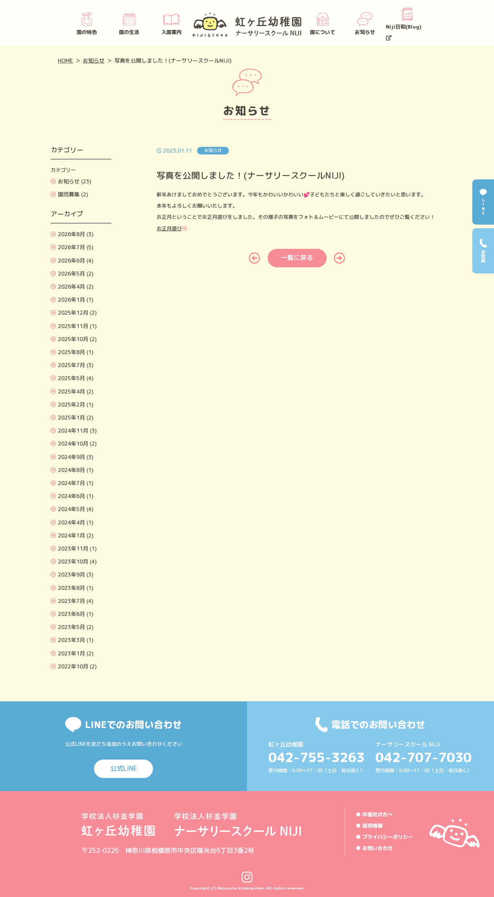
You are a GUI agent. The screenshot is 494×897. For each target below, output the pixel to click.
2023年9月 (71, 574)
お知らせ (365, 32)
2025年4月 (71, 391)
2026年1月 (71, 299)
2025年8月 (71, 352)
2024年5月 (71, 509)
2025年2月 (71, 404)
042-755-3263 (316, 757)
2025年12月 (73, 312)
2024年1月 (71, 535)
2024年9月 (71, 457)
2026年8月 (71, 234)
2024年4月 (71, 522)
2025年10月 (73, 339)
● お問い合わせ (374, 848)
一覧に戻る (297, 257)
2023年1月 (71, 653)
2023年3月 (71, 640)
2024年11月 (73, 430)
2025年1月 (71, 417)
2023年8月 (71, 588)
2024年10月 (73, 443)
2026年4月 (71, 286)
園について (322, 32)
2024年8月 (71, 470)
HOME (65, 60)
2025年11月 (73, 326)
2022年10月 (73, 666)
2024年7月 (71, 483)
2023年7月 (71, 601)
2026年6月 (71, 260)
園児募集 (69, 194)
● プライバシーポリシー (384, 836)
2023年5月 (71, 627)
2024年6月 (71, 496)
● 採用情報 (369, 825)
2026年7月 (71, 247)
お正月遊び (169, 228)
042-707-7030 (423, 757)
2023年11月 (73, 548)
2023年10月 (73, 561)
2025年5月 (71, 378)
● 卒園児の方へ (374, 814)
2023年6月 (71, 614)
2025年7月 (71, 365)
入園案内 (171, 32)
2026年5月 (71, 273)
